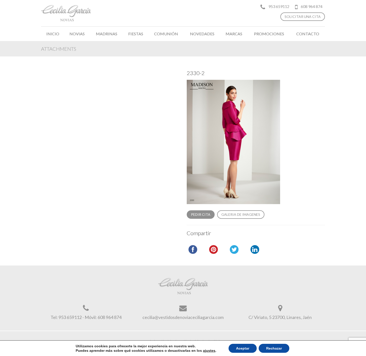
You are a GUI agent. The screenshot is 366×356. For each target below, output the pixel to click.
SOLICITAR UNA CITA (303, 16)
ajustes (209, 351)
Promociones (269, 33)
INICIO (52, 33)
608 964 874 (311, 6)
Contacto (307, 33)
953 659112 (279, 6)
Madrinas (106, 33)
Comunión (166, 33)
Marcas (234, 33)
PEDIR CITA (200, 214)
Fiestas (135, 33)
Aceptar (242, 348)
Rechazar (274, 348)
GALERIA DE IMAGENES (240, 214)
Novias (77, 33)
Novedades (202, 33)
